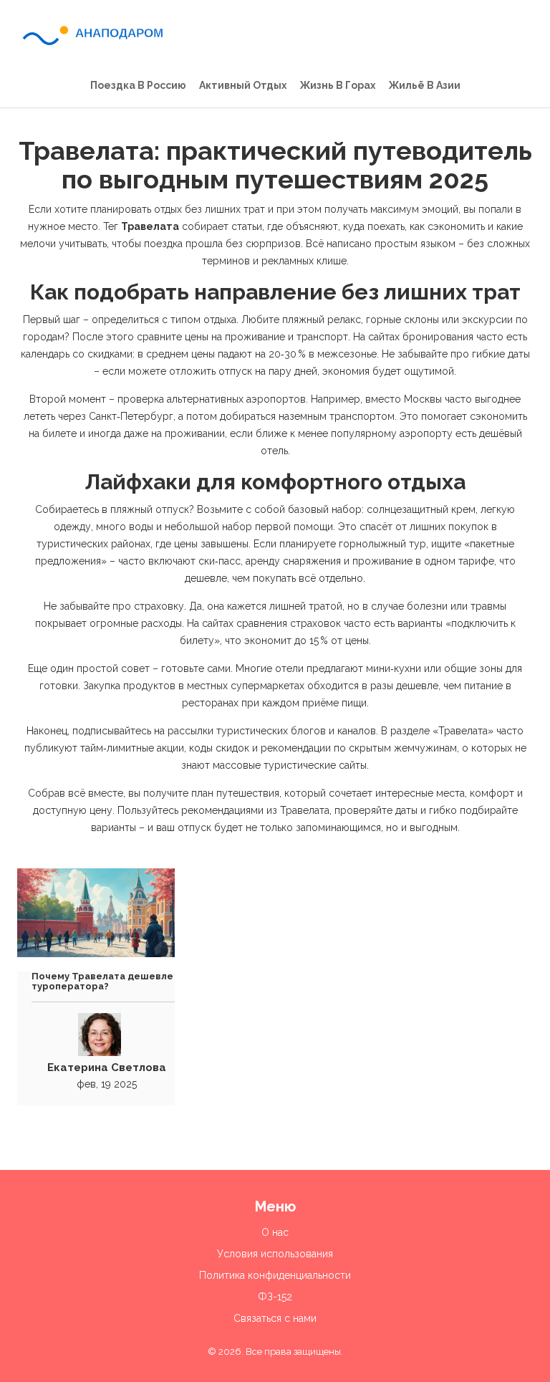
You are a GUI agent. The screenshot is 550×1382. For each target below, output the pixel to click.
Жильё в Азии (424, 85)
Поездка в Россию (138, 85)
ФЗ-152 (275, 1296)
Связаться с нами (275, 1318)
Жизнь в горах (337, 85)
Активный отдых (242, 85)
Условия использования (275, 1253)
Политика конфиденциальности (275, 1275)
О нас (275, 1232)
